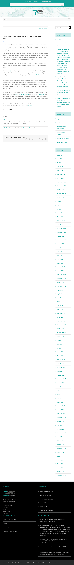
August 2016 (60, 429)
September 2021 (61, 193)
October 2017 (60, 375)
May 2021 (59, 209)
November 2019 (61, 278)
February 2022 (61, 174)
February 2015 (61, 440)
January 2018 (60, 363)
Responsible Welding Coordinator (49, 503)
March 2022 (60, 170)
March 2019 (60, 309)
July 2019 (59, 294)
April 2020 (60, 259)
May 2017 (59, 394)
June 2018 (59, 344)
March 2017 (60, 402)
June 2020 (59, 251)
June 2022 (59, 159)
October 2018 (60, 328)
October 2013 (60, 471)
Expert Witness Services (46, 499)
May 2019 (59, 301)
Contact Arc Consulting (10, 531)
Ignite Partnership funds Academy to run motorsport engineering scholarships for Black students (63, 102)
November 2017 (61, 371)
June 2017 (59, 390)
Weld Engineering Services (27, 127)
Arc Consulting (7, 127)
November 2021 (61, 186)
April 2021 (60, 213)
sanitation (41, 94)
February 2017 (61, 406)
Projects (6, 527)
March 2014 (60, 464)
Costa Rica (39, 75)
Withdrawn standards (63, 142)
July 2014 (59, 456)
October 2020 (60, 236)
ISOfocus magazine (8, 119)
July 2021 (59, 201)
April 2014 (60, 460)
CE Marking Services (45, 506)
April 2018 (60, 352)
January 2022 (60, 178)
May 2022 (59, 163)
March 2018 (60, 355)
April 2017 (60, 398)
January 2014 (60, 467)
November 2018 (61, 325)
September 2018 (61, 332)
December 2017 (61, 367)
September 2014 (61, 448)
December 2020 (61, 228)
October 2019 (60, 282)
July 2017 (59, 386)
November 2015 (61, 433)
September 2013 (61, 475)
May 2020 (59, 255)
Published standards (62, 123)
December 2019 (61, 274)
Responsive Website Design (49, 562)
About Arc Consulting (10, 519)
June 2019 (59, 298)
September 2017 (61, 379)
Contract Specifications (46, 510)
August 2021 (60, 197)
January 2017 (60, 410)
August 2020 (60, 244)
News (5, 523)
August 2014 (60, 452)
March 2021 (60, 216)
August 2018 (60, 336)
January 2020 (60, 271)
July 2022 (59, 155)
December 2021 (61, 182)
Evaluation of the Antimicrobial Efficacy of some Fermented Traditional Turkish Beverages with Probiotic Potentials (53, 541)
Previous (40, 28)
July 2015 (59, 437)
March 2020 (60, 263)
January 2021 (60, 224)
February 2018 (61, 359)
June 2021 (59, 205)
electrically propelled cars (22, 94)
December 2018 (61, 321)
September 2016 (61, 425)
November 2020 (61, 232)
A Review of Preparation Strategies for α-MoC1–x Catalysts (63, 92)
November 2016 (61, 417)
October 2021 (60, 189)
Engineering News (62, 119)
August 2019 (60, 290)
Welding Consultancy (63, 138)
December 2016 (61, 413)
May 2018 (59, 348)
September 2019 (61, 286)
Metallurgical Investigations (47, 491)
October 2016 (60, 421)
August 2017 (60, 383)
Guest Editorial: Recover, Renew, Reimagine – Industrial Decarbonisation (52, 520)
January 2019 (60, 317)
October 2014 (60, 444)
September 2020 (61, 240)
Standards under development (61, 127)
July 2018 (59, 340)
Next (45, 28)
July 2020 (59, 247)
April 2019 (60, 305)
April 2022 (60, 166)
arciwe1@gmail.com (46, 1)
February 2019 (61, 313)
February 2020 (61, 267)
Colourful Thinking (37, 562)
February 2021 (61, 220)
